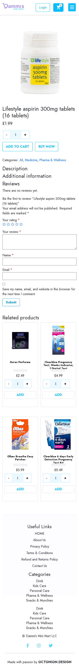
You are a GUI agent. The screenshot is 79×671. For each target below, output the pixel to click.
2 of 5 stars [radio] (8, 224)
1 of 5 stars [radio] (4, 224)
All (21, 160)
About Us (39, 540)
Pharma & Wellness (52, 160)
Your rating (11, 220)
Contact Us (39, 566)
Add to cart (17, 146)
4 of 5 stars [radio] (16, 224)
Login (43, 7)
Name (8, 255)
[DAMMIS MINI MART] (13, 6)
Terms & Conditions (39, 553)
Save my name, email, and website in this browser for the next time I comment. (38, 291)
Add (20, 394)
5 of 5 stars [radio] (21, 224)
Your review (11, 231)
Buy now (46, 146)
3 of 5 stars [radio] (12, 224)
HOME (39, 533)
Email (7, 269)
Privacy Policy (39, 546)
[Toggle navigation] (72, 7)
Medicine (31, 160)
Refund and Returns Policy (39, 559)
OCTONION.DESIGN (55, 662)
